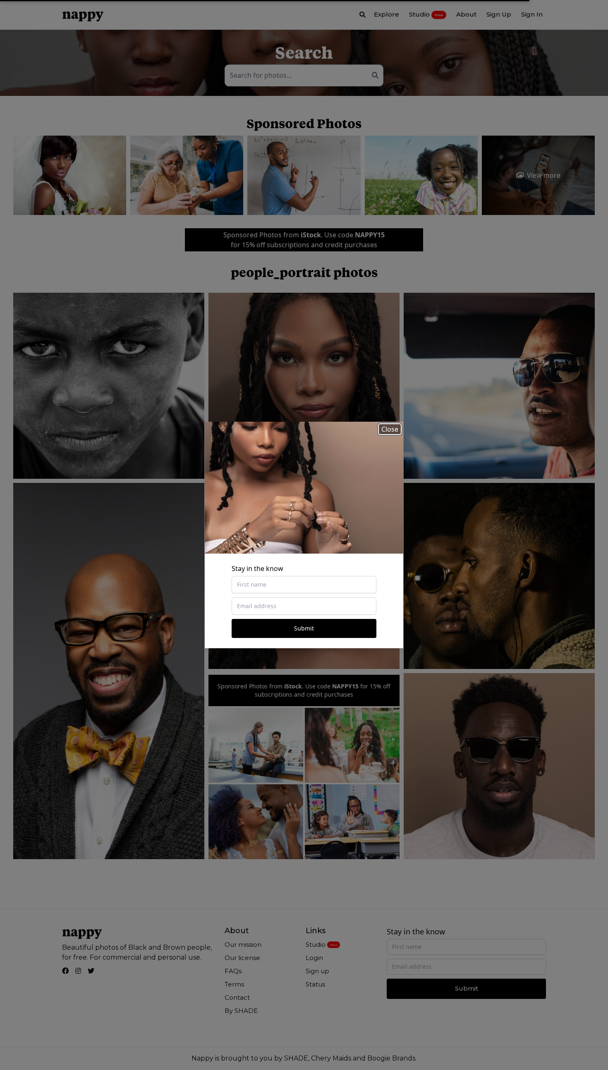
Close (389, 429)
